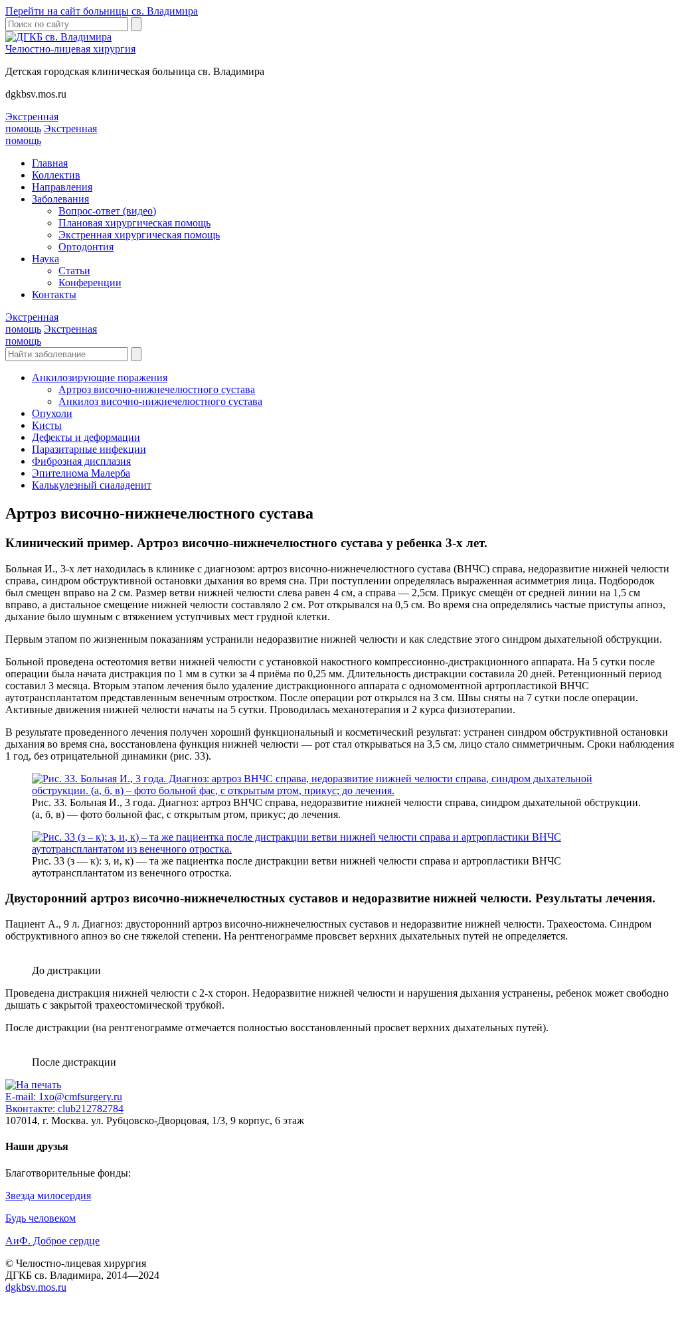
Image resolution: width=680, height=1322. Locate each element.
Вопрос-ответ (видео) (107, 210)
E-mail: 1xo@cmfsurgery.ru (63, 1096)
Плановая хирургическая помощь (134, 222)
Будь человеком (40, 1218)
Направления (62, 187)
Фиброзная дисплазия (81, 461)
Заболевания (60, 199)
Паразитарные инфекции (89, 449)
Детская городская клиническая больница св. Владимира (134, 71)
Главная (50, 163)
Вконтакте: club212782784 (64, 1108)
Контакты (54, 294)
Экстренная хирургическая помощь (139, 234)
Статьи (74, 270)
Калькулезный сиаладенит (91, 485)
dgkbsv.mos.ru (35, 94)
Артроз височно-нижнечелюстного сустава (156, 389)
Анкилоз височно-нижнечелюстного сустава (160, 401)
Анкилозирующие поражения (99, 377)
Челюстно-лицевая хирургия (70, 48)
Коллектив (56, 175)
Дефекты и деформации (86, 437)
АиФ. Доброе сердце (52, 1240)
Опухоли (52, 413)
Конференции (90, 282)
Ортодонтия (86, 246)
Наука (45, 258)
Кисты (47, 425)
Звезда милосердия (48, 1195)
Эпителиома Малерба (81, 473)
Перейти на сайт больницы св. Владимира (101, 11)
